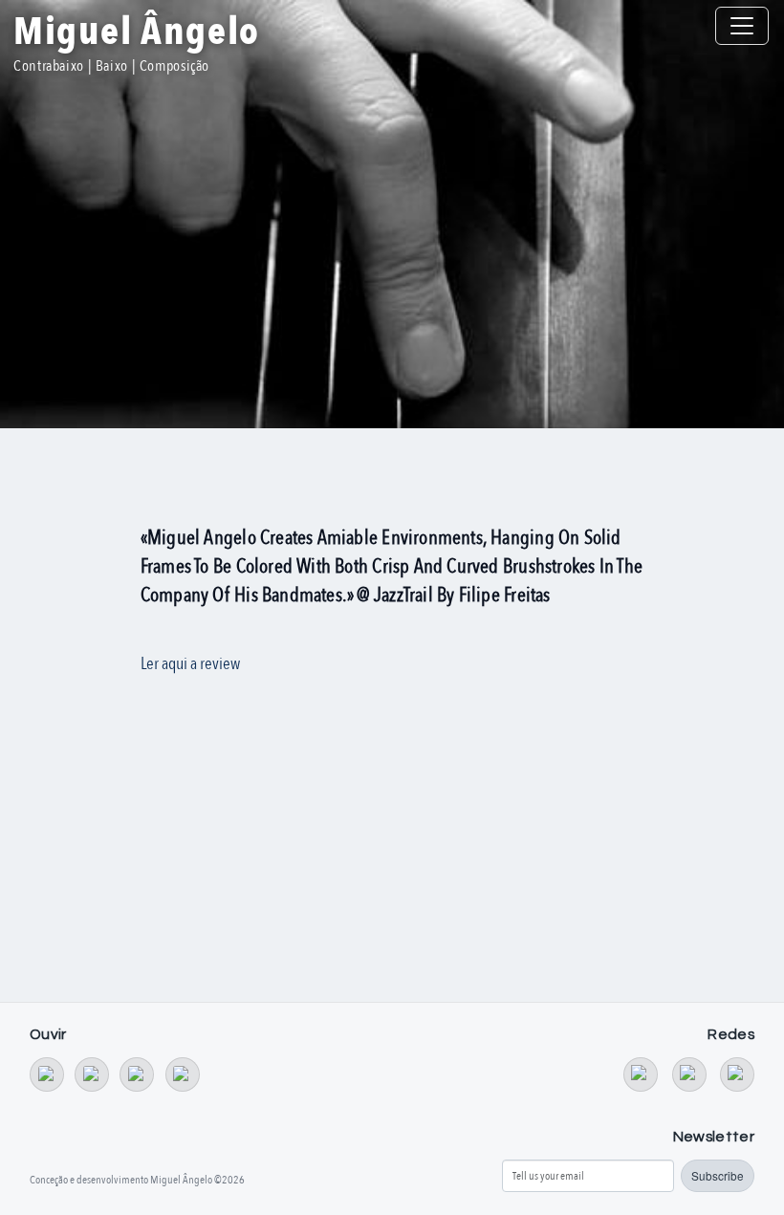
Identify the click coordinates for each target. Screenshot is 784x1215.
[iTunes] (182, 1074)
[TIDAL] (92, 1074)
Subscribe (717, 1175)
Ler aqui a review (190, 664)
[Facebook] (689, 1074)
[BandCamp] (47, 1074)
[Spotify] (137, 1074)
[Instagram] (737, 1074)
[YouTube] (640, 1074)
